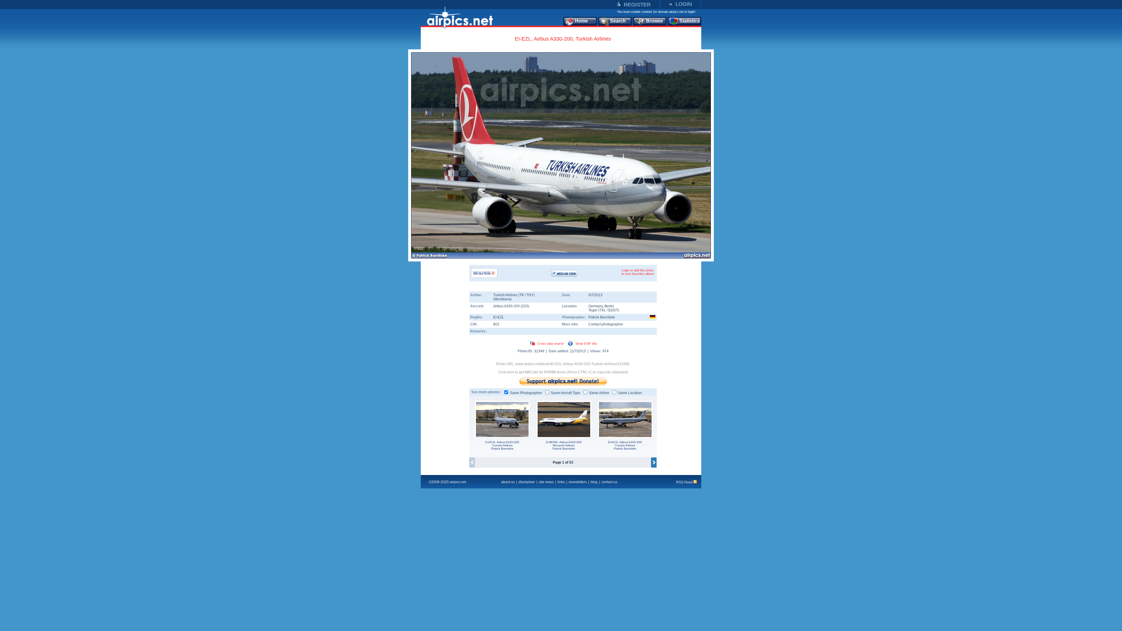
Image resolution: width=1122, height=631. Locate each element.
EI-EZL (498, 317)
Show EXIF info (586, 343)
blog (594, 482)
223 (525, 306)
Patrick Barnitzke (601, 317)
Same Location (630, 393)
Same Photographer (526, 393)
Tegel (592, 310)
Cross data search (550, 343)
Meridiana (502, 299)
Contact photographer (605, 324)
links (561, 482)
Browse (654, 20)
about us (508, 482)
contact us (609, 482)
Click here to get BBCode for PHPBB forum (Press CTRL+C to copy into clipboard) (563, 372)
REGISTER (637, 5)
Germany (595, 306)
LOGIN (684, 4)
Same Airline (599, 393)
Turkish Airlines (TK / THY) (514, 295)
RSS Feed (684, 482)
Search (618, 20)
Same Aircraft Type (565, 393)
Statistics (689, 20)
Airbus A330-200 (507, 306)
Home (581, 20)
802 (496, 324)
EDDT (613, 310)
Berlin (609, 306)
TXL (602, 310)
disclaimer (527, 482)
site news (546, 482)
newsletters (578, 482)
